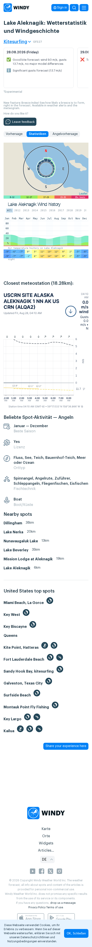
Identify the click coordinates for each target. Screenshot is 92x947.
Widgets (46, 843)
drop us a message (62, 903)
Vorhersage (14, 134)
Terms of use (54, 907)
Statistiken (37, 134)
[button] (76, 311)
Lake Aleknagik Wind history (34, 204)
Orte (46, 836)
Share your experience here (66, 746)
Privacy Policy (37, 907)
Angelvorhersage (65, 134)
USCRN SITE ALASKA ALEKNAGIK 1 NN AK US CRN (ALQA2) (31, 301)
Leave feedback (23, 121)
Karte (46, 829)
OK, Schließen (76, 933)
